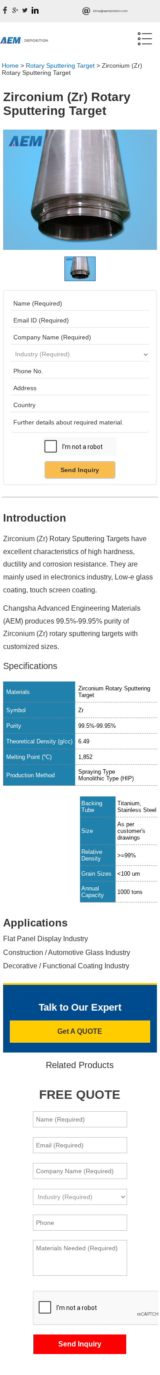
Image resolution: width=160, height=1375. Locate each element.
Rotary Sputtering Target (60, 65)
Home (10, 65)
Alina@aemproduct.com (110, 10)
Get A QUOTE (79, 1031)
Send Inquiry (79, 469)
